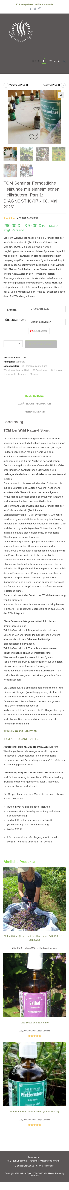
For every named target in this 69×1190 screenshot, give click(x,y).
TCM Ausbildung (38, 370)
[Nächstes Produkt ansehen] (63, 85)
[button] (61, 95)
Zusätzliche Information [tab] (34, 404)
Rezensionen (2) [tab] (35, 412)
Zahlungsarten (20, 1161)
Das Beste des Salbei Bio (35, 1022)
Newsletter (49, 1166)
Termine (10, 309)
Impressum (33, 1157)
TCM (26, 370)
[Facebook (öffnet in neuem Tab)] (30, 8)
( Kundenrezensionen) (27, 218)
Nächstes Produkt (51, 85)
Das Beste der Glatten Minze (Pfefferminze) (34, 1111)
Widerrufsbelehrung (49, 1161)
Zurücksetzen (40, 331)
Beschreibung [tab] (34, 396)
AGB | (9, 1161)
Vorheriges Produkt (18, 85)
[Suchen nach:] (63, 61)
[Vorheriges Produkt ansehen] (6, 85)
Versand (34, 1161)
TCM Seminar (55, 370)
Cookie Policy (34, 1166)
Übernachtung (15, 320)
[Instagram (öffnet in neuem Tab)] (35, 8)
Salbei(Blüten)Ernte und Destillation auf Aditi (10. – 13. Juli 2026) (34, 938)
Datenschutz (21, 1166)
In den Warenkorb (40, 344)
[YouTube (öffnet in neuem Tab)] (39, 8)
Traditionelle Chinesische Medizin (21, 374)
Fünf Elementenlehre (30, 366)
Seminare (20, 361)
